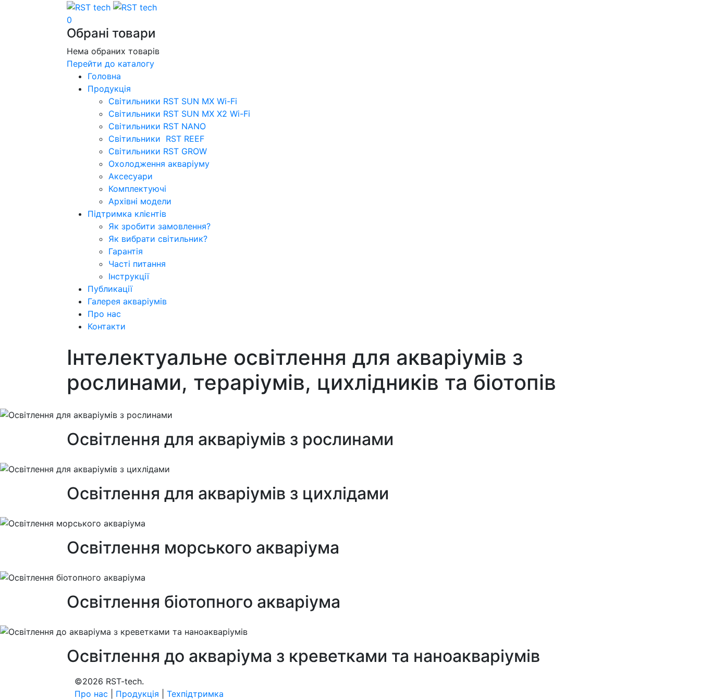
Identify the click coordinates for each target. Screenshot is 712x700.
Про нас (91, 694)
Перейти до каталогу (110, 63)
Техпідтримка (195, 694)
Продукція (137, 694)
